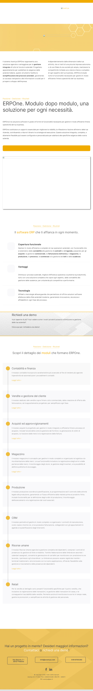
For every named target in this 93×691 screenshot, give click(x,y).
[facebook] (46, 669)
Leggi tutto (16, 380)
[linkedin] (50, 669)
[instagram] (42, 669)
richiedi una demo (55, 650)
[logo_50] (65, 8)
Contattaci (31, 650)
